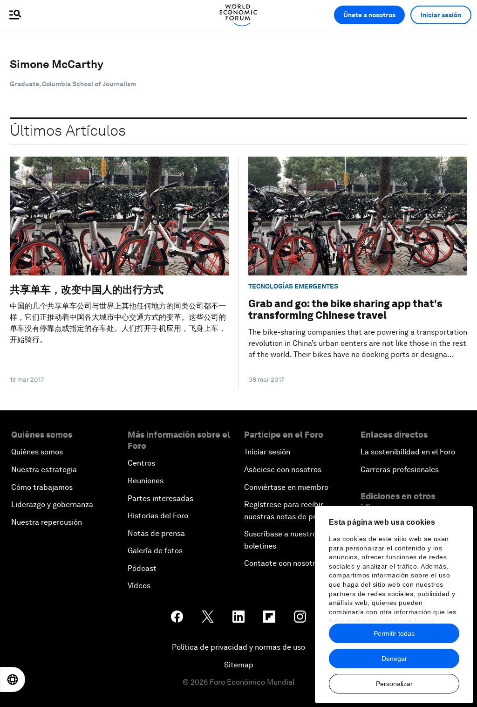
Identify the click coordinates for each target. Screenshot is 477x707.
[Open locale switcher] (12, 679)
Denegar (394, 658)
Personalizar (394, 683)
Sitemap (238, 664)
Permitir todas (394, 633)
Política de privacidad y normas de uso (238, 647)
